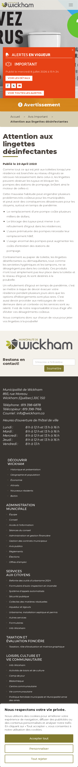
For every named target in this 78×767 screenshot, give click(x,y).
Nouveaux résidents (21, 490)
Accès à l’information (21, 525)
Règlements (16, 551)
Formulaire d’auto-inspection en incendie (33, 585)
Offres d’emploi (18, 562)
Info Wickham (17, 628)
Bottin (14, 495)
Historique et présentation (25, 469)
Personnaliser (39, 748)
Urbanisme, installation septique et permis (33, 612)
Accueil (15, 116)
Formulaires (16, 622)
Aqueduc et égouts (20, 607)
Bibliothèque (16, 681)
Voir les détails (19, 78)
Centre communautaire (23, 686)
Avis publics (16, 546)
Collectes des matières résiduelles (28, 601)
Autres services (17, 617)
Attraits (14, 485)
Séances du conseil (20, 530)
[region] (39, 735)
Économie (16, 480)
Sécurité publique (19, 596)
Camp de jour (17, 675)
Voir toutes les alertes (24, 93)
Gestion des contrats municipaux (28, 540)
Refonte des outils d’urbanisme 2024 (30, 580)
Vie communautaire (20, 691)
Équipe (13, 514)
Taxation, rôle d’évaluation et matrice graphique (36, 646)
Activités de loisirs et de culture (26, 670)
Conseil (13, 519)
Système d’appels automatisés (26, 591)
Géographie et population (25, 474)
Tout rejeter (39, 759)
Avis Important (38, 116)
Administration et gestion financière (29, 535)
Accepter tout (39, 738)
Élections (14, 556)
